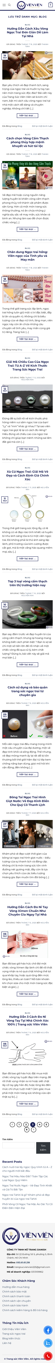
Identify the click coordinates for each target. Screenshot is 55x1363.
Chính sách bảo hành (15, 1305)
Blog (27, 25)
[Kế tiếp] (33, 1129)
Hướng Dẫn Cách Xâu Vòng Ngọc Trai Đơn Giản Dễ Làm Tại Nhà (27, 32)
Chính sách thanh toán (16, 1296)
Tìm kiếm (7, 1139)
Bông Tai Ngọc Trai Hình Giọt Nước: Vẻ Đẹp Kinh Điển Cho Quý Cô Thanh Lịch (27, 801)
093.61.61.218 (23, 1262)
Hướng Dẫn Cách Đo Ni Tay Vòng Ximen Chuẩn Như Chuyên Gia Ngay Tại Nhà (27, 910)
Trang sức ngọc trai (13, 1333)
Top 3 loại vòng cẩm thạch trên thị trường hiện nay (27, 583)
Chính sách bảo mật (14, 1291)
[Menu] (4, 5)
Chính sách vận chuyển (16, 1300)
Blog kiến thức (11, 1338)
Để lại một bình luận (42, 126)
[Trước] (12, 1124)
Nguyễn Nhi (27, 380)
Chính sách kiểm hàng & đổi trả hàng (25, 1310)
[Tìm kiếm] (9, 5)
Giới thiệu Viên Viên (14, 1329)
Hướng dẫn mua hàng (15, 1287)
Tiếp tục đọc (27, 115)
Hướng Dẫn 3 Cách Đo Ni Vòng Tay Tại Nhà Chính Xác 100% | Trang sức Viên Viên (27, 1020)
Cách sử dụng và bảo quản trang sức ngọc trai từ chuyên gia (28, 691)
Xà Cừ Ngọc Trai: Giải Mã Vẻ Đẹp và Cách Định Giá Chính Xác (27, 475)
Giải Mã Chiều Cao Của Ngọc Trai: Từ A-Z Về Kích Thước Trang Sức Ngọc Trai (27, 365)
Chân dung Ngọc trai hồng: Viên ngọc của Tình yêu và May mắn (27, 255)
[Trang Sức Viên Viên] (29, 5)
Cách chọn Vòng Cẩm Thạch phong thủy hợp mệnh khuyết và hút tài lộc (27, 142)
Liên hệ (6, 1343)
